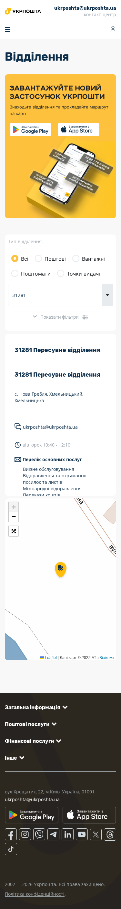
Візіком (105, 657)
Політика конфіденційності (35, 894)
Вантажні (93, 259)
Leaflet (50, 657)
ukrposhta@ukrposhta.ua (50, 427)
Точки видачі (83, 273)
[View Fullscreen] (13, 531)
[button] (61, 570)
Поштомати (36, 273)
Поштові (55, 259)
